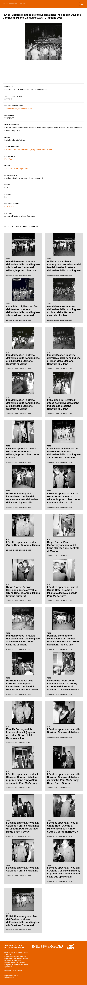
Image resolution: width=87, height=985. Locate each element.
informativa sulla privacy (13, 970)
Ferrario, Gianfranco (13, 149)
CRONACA (9, 206)
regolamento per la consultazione (11, 977)
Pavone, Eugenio (31, 149)
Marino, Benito (45, 149)
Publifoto (8, 159)
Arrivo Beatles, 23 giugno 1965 (18, 109)
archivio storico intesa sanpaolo (14, 4)
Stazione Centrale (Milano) (16, 168)
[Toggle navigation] (81, 4)
